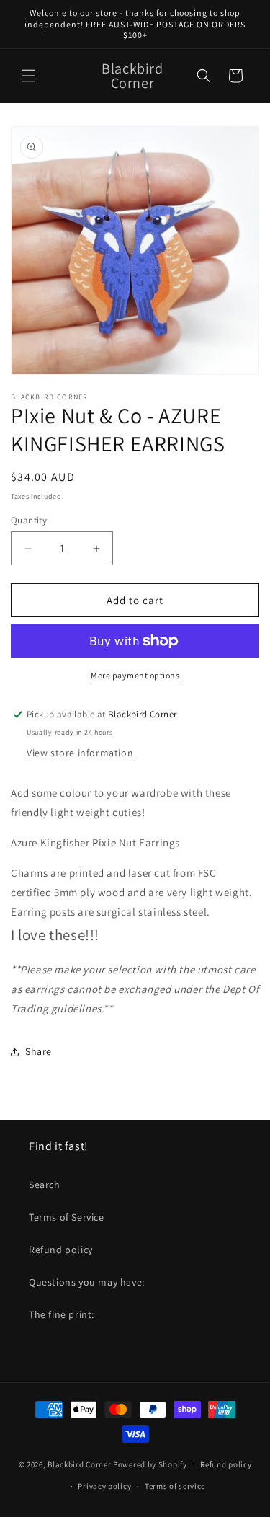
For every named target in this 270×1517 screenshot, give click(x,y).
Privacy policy (104, 1486)
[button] (29, 76)
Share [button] (38, 1051)
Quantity (29, 520)
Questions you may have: (87, 1281)
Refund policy (61, 1249)
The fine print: (61, 1314)
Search (44, 1184)
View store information (80, 752)
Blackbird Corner (79, 1464)
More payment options (135, 675)
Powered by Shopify (150, 1464)
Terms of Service (66, 1217)
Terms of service (175, 1486)
